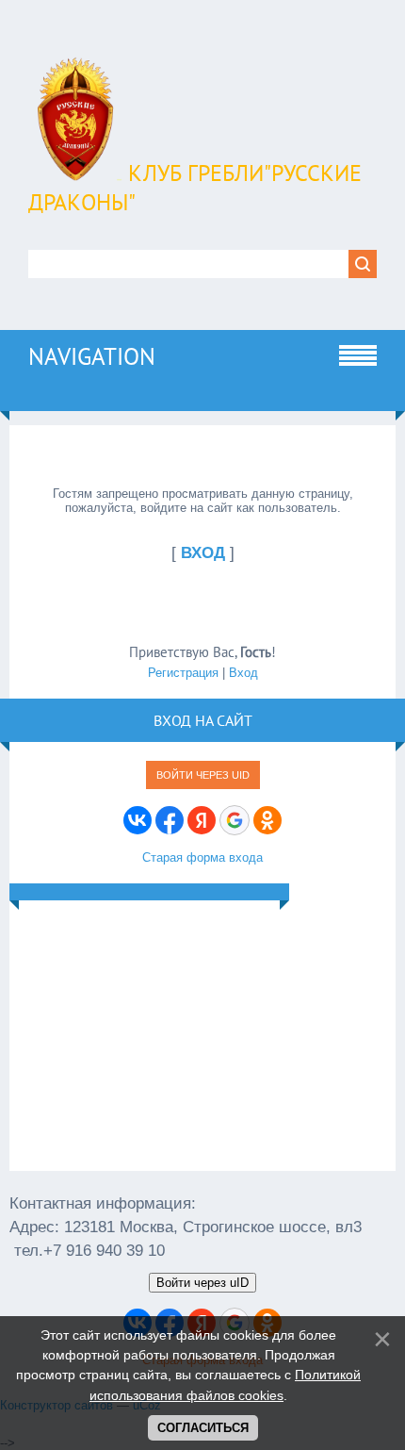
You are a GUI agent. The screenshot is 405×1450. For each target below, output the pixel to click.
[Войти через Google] (234, 820)
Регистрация (183, 673)
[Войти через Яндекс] (201, 820)
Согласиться (203, 1428)
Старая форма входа (202, 857)
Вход (243, 673)
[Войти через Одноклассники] (267, 820)
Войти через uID (203, 775)
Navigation (91, 356)
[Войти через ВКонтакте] (137, 820)
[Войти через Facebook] (169, 820)
